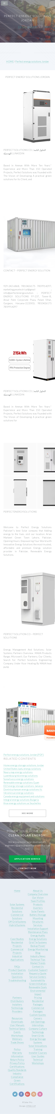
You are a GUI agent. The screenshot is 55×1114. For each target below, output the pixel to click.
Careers (38, 1018)
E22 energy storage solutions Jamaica (23, 786)
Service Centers (38, 977)
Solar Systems (17, 904)
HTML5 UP (31, 1106)
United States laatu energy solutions (22, 768)
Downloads (17, 1021)
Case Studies (17, 939)
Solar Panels (37, 911)
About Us (38, 890)
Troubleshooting (17, 980)
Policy (17, 1049)
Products (38, 904)
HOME (10, 61)
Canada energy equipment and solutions (23, 796)
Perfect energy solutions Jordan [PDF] (23, 754)
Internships (38, 1025)
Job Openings (38, 1021)
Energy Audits (38, 935)
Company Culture (38, 1028)
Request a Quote (37, 973)
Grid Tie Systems (38, 942)
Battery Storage (38, 914)
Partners (17, 997)
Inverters (38, 908)
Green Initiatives (38, 983)
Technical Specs (17, 1028)
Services (37, 925)
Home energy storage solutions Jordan (23, 765)
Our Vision (38, 897)
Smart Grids (38, 1035)
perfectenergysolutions (20, 511)
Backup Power (37, 945)
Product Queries (17, 970)
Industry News (38, 956)
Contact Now (27, 868)
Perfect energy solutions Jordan (32, 61)
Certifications (17, 1066)
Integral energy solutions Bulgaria (21, 799)
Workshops (17, 1035)
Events (17, 1032)
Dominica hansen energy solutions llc (22, 789)
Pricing (38, 997)
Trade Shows (17, 1042)
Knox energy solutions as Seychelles (22, 803)
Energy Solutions (38, 939)
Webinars (17, 1039)
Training (38, 1049)
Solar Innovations (38, 1045)
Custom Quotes (38, 1014)
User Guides (37, 1056)
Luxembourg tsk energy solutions (20, 775)
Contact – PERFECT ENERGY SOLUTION (26, 270)
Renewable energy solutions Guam (21, 782)
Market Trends (38, 963)
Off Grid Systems (17, 921)
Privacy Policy (17, 1063)
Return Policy (17, 1059)
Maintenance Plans (38, 932)
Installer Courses (38, 1052)
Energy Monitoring (38, 949)
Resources (17, 1018)
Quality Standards (17, 1070)
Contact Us (38, 966)
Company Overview (38, 894)
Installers (17, 1004)
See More (27, 813)
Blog (37, 952)
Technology (38, 1032)
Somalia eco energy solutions (18, 779)
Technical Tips (37, 959)
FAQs (17, 966)
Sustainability (38, 980)
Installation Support (38, 928)
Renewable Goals (38, 987)
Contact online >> (27, 27)
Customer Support (37, 970)
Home (17, 890)
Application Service (27, 859)
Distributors (17, 1001)
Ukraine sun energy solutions (18, 793)
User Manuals (17, 1025)
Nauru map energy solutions (18, 772)
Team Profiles (38, 901)
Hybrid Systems (17, 925)
